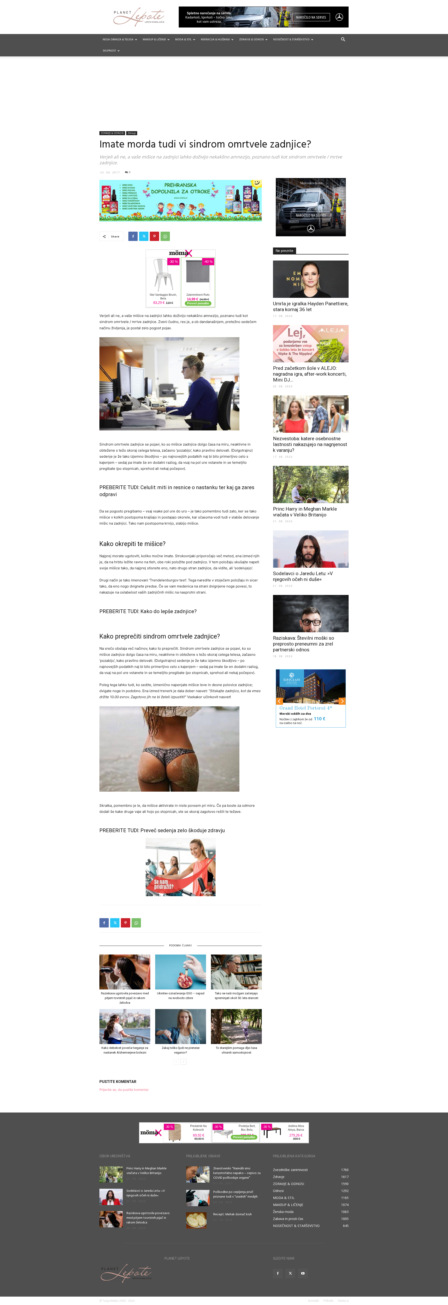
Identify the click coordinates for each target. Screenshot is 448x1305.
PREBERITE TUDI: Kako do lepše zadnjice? (148, 611)
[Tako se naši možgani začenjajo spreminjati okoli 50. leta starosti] (236, 972)
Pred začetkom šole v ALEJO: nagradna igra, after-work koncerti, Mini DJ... (309, 374)
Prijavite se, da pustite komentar (124, 1090)
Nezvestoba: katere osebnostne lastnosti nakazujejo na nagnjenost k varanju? (310, 444)
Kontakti (313, 1301)
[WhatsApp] (165, 236)
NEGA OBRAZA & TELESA (118, 39)
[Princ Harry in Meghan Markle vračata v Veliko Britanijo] (311, 484)
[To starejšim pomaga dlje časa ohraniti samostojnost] (236, 1026)
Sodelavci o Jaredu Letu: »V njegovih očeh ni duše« (303, 576)
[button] (343, 40)
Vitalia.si (343, 1301)
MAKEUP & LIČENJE (154, 39)
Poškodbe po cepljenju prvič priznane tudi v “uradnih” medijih (235, 1194)
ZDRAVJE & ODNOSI (251, 39)
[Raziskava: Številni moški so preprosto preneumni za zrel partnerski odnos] (311, 613)
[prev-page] (176, 1062)
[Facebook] (133, 236)
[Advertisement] (224, 96)
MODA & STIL (183, 39)
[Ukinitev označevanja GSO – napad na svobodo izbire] (180, 972)
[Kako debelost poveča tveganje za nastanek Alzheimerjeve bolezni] (124, 1026)
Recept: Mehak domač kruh (232, 1214)
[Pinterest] (154, 236)
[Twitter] (143, 236)
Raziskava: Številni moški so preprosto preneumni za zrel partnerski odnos (303, 643)
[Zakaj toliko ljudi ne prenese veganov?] (180, 1026)
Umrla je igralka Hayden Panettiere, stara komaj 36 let (310, 306)
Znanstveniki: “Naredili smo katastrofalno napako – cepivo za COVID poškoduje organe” (237, 1173)
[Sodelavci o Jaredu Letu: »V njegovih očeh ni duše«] (311, 549)
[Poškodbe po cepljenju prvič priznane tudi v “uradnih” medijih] (198, 1198)
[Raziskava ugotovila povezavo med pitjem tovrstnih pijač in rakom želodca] (124, 972)
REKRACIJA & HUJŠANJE (215, 39)
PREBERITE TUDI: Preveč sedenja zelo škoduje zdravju (162, 830)
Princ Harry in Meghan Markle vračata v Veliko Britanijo (305, 512)
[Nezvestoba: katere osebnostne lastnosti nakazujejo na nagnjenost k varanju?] (311, 414)
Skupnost (109, 50)
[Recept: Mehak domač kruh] (196, 1220)
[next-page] (183, 1062)
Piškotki (328, 1301)
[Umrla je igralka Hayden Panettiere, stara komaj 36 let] (311, 279)
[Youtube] (303, 1273)
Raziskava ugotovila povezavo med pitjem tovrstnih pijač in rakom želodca (125, 998)
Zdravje (132, 133)
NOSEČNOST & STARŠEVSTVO (291, 39)
